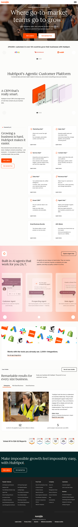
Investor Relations (53, 494)
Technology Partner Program (68, 499)
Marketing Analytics (22, 499)
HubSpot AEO (5, 487)
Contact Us (51, 502)
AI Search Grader (39, 487)
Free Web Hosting (21, 504)
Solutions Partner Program (68, 497)
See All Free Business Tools (42, 484)
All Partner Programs (67, 494)
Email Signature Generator (41, 494)
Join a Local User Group (67, 487)
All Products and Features (8, 484)
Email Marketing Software (8, 502)
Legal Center (18, 521)
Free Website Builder (22, 487)
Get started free (48, 36)
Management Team (53, 489)
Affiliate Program (66, 504)
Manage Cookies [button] (59, 521)
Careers (50, 487)
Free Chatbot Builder (22, 494)
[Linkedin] (43, 512)
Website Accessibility (46, 521)
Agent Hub (4, 492)
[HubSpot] (5, 2)
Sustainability (52, 499)
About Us (51, 484)
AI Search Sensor (39, 489)
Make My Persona (39, 492)
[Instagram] (30, 512)
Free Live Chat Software (23, 497)
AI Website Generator (7, 499)
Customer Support (66, 484)
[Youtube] (35, 512)
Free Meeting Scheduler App (8, 489)
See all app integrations (14, 355)
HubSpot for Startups (67, 502)
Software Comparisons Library (41, 501)
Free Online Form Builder (23, 492)
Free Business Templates (41, 497)
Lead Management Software (8, 504)
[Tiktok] (52, 512)
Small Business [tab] (30, 385)
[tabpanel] (39, 410)
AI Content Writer (6, 497)
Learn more (34, 145)
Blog (50, 497)
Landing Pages (21, 489)
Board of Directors (53, 492)
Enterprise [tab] (7, 385)
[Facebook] (26, 512)
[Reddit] (48, 512)
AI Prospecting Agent (22, 484)
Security (36, 521)
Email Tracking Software (7, 494)
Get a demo (31, 36)
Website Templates (40, 504)
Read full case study (58, 417)
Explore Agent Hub (68, 253)
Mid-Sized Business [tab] (17, 385)
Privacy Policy (27, 521)
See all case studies (70, 369)
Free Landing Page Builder (23, 502)
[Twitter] (39, 512)
